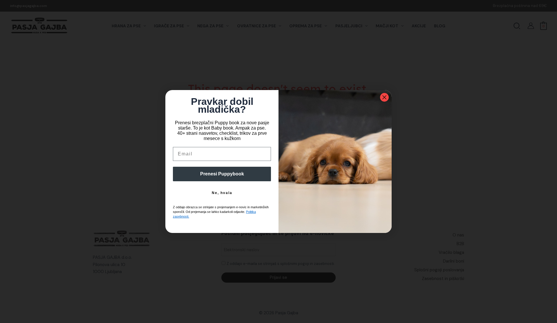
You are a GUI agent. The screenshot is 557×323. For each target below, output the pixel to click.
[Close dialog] (384, 97)
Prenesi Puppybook (222, 173)
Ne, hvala (222, 193)
